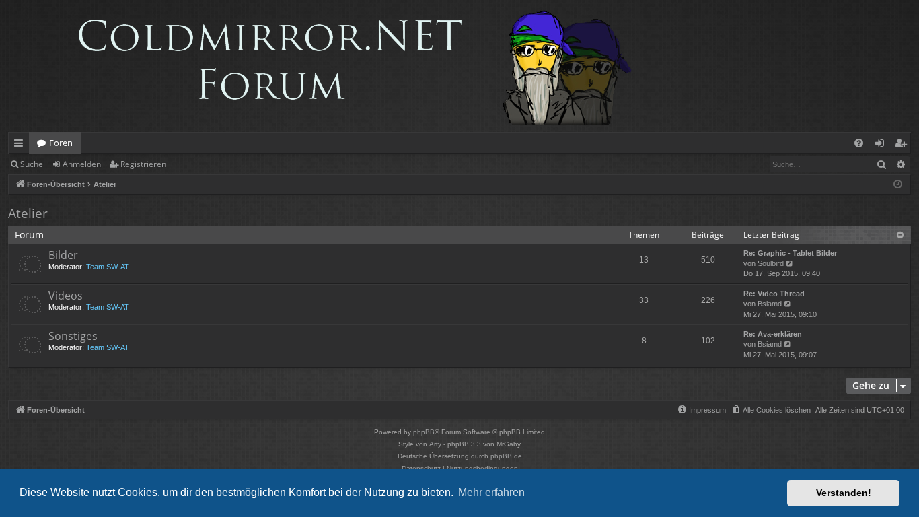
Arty (435, 444)
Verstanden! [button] (843, 492)
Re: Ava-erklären (772, 334)
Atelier (28, 213)
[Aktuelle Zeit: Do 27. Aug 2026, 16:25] (897, 185)
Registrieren (143, 164)
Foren (61, 143)
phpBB (424, 432)
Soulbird (771, 263)
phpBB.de (506, 456)
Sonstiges (73, 336)
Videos (65, 295)
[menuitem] (858, 143)
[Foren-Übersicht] (327, 66)
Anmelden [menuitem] (882, 145)
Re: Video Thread (774, 293)
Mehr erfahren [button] (491, 492)
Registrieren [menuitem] (903, 145)
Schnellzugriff (21, 145)
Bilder (63, 255)
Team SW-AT (107, 267)
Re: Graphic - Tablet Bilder (790, 253)
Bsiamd (770, 304)
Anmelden (82, 164)
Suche (31, 164)
